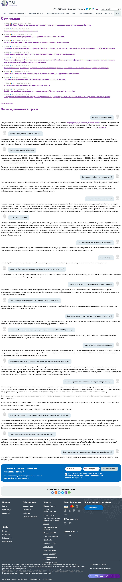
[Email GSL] (117, 576)
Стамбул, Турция (49, 543)
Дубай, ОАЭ (47, 540)
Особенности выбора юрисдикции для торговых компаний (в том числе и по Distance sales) (39, 91)
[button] (96, 576)
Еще (117, 13)
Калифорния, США (50, 563)
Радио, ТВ (6, 513)
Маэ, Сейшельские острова (50, 528)
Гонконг (46, 524)
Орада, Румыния (49, 533)
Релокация (109, 13)
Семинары (27, 510)
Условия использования (98, 564)
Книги (4, 506)
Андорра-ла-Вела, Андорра (50, 558)
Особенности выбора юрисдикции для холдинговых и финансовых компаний (34, 37)
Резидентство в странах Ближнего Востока (21, 31)
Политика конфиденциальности (100, 568)
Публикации (7, 510)
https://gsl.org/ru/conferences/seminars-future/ (83, 123)
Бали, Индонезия (49, 550)
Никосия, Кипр (48, 515)
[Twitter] (62, 492)
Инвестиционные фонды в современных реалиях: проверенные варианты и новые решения (39, 54)
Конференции (28, 506)
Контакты (81, 9)
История (5, 531)
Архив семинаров (7, 103)
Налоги (99, 13)
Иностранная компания (17, 13)
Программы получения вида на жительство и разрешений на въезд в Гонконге (34, 79)
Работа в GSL (7, 538)
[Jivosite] (91, 576)
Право (74, 13)
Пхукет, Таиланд (49, 554)
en (70, 536)
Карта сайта (7, 541)
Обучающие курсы (30, 517)
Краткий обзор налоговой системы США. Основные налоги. (27, 85)
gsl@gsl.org (102, 127)
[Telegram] (59, 492)
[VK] (52, 492)
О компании (72, 9)
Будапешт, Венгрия (50, 536)
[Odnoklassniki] (56, 492)
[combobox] (85, 469)
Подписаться (94, 508)
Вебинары (26, 513)
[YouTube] (65, 523)
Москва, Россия (49, 506)
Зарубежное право (86, 13)
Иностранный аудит (36, 13)
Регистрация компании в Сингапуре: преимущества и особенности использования (36, 42)
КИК (4, 13)
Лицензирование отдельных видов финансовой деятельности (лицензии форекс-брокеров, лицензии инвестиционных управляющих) (56, 68)
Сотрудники (7, 534)
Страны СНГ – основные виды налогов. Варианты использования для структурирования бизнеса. (41, 74)
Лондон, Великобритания (49, 510)
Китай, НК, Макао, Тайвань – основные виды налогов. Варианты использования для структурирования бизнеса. (47, 25)
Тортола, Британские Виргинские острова (51, 519)
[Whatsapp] (69, 492)
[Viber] (66, 492)
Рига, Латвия (48, 547)
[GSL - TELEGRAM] (70, 523)
